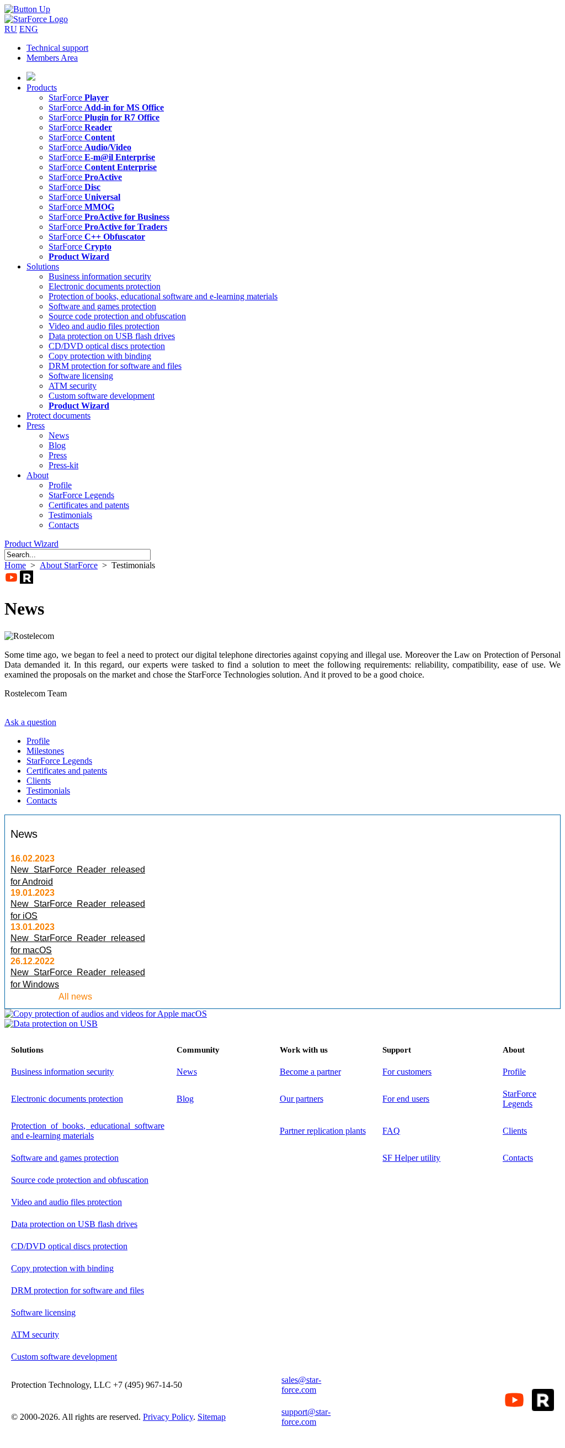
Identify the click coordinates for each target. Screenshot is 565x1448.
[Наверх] (27, 9)
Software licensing (81, 376)
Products (41, 87)
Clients (38, 780)
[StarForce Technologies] (36, 19)
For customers (406, 1071)
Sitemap (212, 1416)
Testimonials (70, 515)
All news (75, 996)
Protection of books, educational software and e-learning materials (163, 296)
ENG (28, 29)
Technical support (57, 47)
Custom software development (101, 395)
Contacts (64, 525)
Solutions (42, 266)
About (37, 475)
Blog (57, 445)
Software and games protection (102, 306)
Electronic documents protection (105, 286)
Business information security (100, 276)
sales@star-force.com (301, 1384)
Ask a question (30, 722)
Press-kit (63, 465)
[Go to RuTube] (26, 577)
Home (15, 565)
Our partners (301, 1098)
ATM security (73, 385)
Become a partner (310, 1071)
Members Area (52, 57)
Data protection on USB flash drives (112, 336)
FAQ (391, 1130)
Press (35, 425)
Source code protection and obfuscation (117, 316)
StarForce (79, 97)
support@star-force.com (306, 1416)
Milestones (45, 750)
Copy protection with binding (100, 356)
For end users (405, 1098)
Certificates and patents (89, 505)
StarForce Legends (81, 495)
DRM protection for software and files (115, 366)
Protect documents (58, 415)
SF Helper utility (411, 1157)
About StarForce (69, 565)
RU (10, 29)
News (59, 435)
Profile (60, 485)
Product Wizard (31, 543)
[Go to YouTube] (11, 577)
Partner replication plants (323, 1130)
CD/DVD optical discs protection (107, 346)
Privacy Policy (168, 1416)
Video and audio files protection (104, 326)
